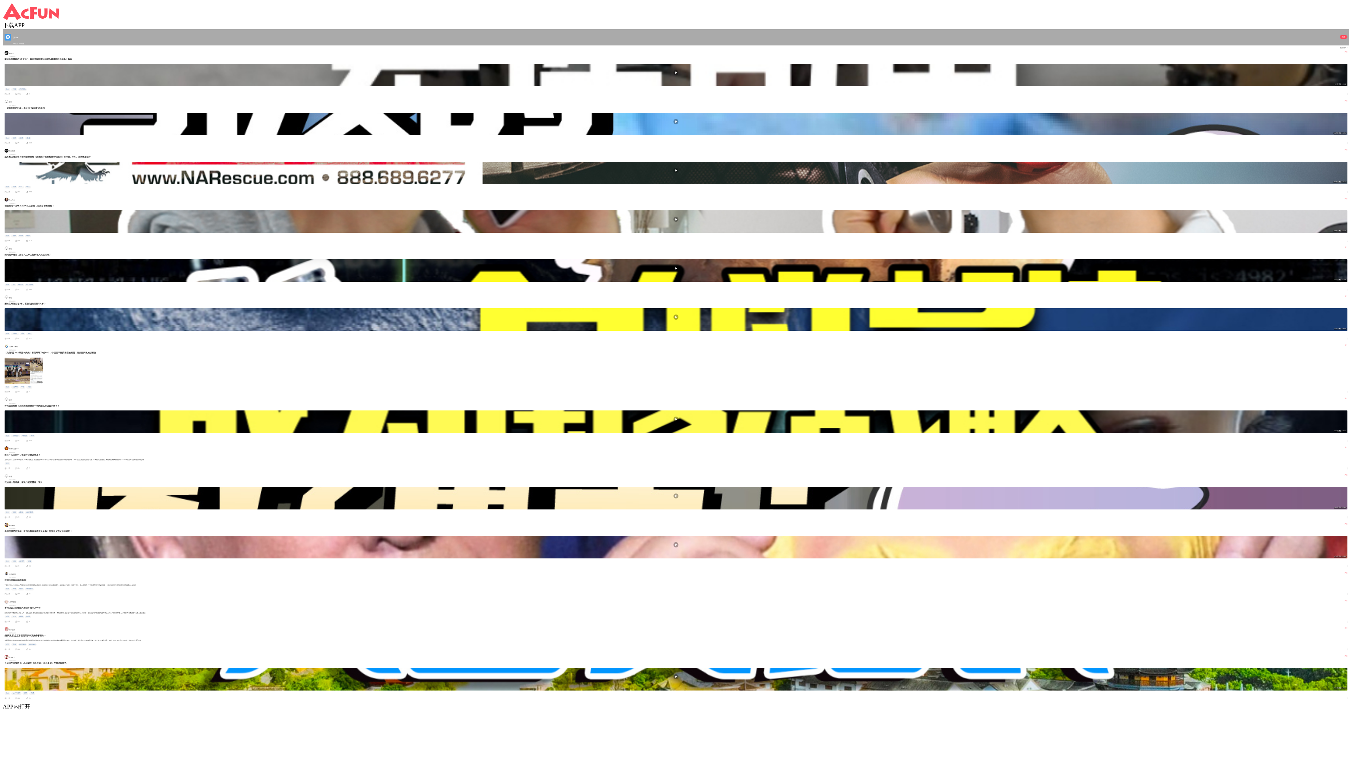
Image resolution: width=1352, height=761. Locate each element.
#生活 (29, 387)
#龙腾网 (15, 387)
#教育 (32, 693)
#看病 (21, 512)
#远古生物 (29, 284)
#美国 (14, 561)
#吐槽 (28, 616)
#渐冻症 (15, 333)
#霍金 (22, 333)
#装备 (14, 89)
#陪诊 (14, 512)
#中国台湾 (29, 588)
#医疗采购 (22, 644)
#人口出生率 (16, 693)
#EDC (21, 186)
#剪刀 (28, 186)
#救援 (14, 186)
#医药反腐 (32, 644)
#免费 (14, 235)
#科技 (29, 333)
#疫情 (28, 235)
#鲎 (14, 284)
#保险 (21, 235)
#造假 (21, 138)
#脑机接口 (16, 436)
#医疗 (7, 89)
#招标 (14, 644)
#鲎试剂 (20, 284)
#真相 (28, 138)
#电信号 (24, 436)
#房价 (25, 693)
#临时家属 (29, 512)
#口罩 (14, 138)
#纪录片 (21, 561)
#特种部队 (22, 89)
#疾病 (21, 588)
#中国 (22, 387)
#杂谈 (21, 616)
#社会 (29, 561)
